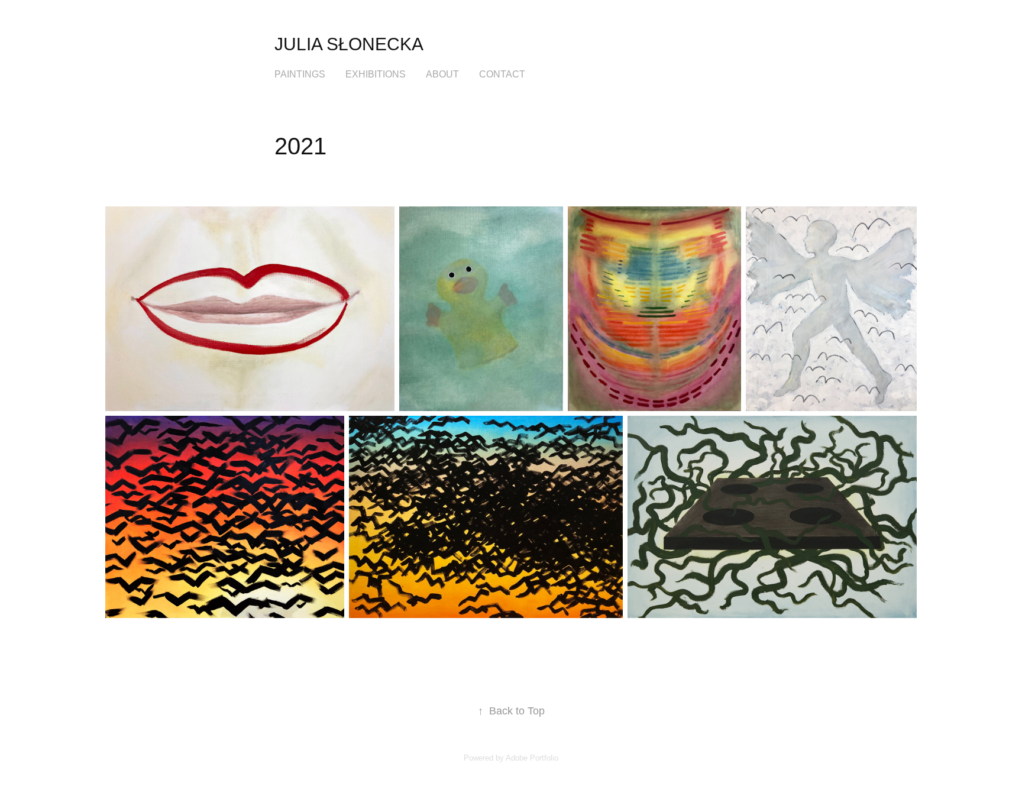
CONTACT (502, 74)
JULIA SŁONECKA (348, 44)
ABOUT (442, 74)
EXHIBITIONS (375, 74)
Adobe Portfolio (532, 757)
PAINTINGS (299, 74)
